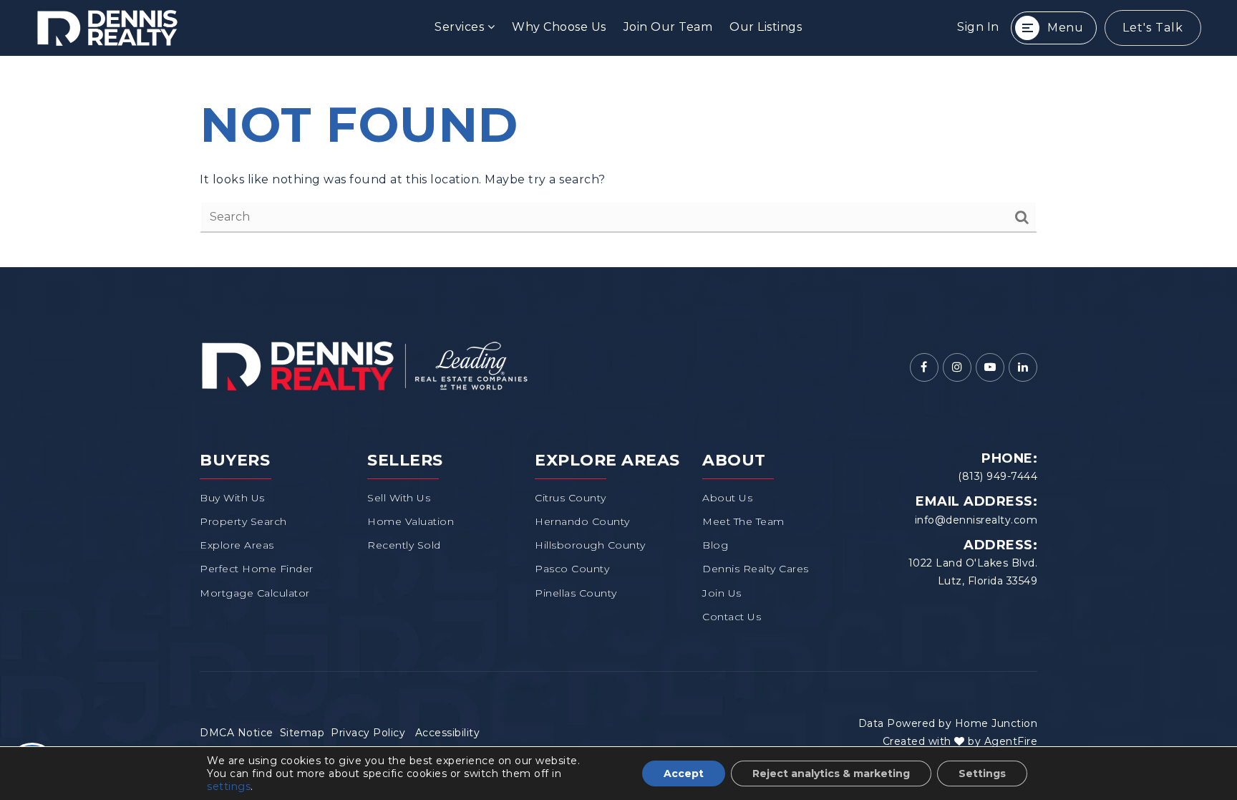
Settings (982, 773)
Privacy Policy (368, 732)
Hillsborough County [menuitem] (590, 545)
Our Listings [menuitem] (765, 27)
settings (229, 786)
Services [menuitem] (461, 27)
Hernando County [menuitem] (582, 521)
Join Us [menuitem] (722, 593)
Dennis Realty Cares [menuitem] (755, 568)
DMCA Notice (236, 732)
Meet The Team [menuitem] (743, 521)
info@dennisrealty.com (976, 520)
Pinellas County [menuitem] (576, 593)
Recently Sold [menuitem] (404, 545)
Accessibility (447, 732)
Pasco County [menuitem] (572, 568)
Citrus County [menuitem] (570, 497)
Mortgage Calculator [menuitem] (255, 593)
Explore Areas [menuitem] (237, 545)
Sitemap (302, 732)
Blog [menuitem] (715, 545)
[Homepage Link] (364, 365)
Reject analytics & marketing (831, 773)
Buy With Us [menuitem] (232, 497)
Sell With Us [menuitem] (398, 497)
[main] (618, 162)
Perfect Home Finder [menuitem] (257, 568)
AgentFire (1011, 741)
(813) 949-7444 (997, 476)
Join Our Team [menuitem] (668, 27)
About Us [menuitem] (727, 497)
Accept (684, 773)
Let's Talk (1152, 27)
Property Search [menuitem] (243, 521)
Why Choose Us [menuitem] (559, 27)
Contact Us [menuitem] (731, 616)
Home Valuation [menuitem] (410, 521)
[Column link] (199, 28)
